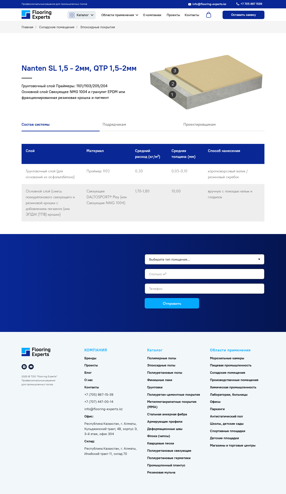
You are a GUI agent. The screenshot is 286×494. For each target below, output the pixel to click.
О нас (88, 380)
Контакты (91, 387)
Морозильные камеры (227, 358)
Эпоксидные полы (161, 365)
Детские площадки (224, 438)
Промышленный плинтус (166, 465)
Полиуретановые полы (164, 373)
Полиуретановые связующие (169, 451)
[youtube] (31, 366)
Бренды (90, 358)
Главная (27, 27)
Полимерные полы (161, 358)
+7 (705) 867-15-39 (98, 395)
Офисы (215, 402)
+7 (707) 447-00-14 (98, 402)
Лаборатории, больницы (228, 395)
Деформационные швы (164, 429)
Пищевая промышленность (230, 365)
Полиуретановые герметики (169, 458)
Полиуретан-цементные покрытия (173, 395)
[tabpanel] (143, 189)
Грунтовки (154, 387)
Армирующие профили (164, 422)
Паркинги (217, 409)
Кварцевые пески (160, 443)
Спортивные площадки (227, 431)
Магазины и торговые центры (232, 445)
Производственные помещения (234, 380)
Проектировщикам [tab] (199, 124)
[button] (243, 15)
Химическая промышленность (233, 387)
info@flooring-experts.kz (103, 409)
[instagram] (24, 366)
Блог (88, 373)
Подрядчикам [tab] (114, 124)
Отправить (172, 303)
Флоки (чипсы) (158, 436)
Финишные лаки (159, 380)
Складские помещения (56, 27)
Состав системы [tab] (36, 124)
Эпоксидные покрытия (97, 27)
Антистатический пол (226, 416)
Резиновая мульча (161, 472)
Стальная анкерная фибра (167, 414)
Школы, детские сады (226, 424)
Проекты (91, 365)
